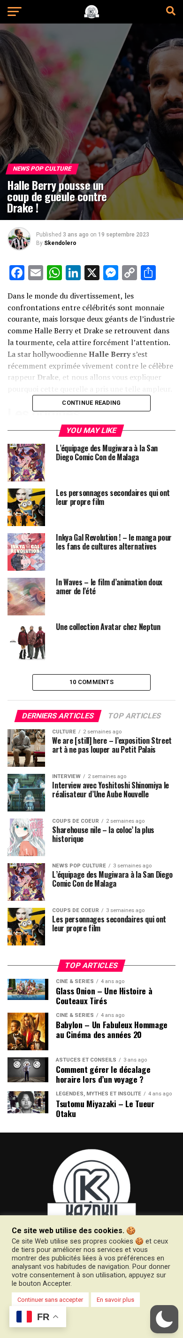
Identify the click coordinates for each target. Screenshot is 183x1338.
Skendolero (60, 243)
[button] (164, 1319)
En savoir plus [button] (115, 1299)
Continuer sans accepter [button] (50, 1299)
